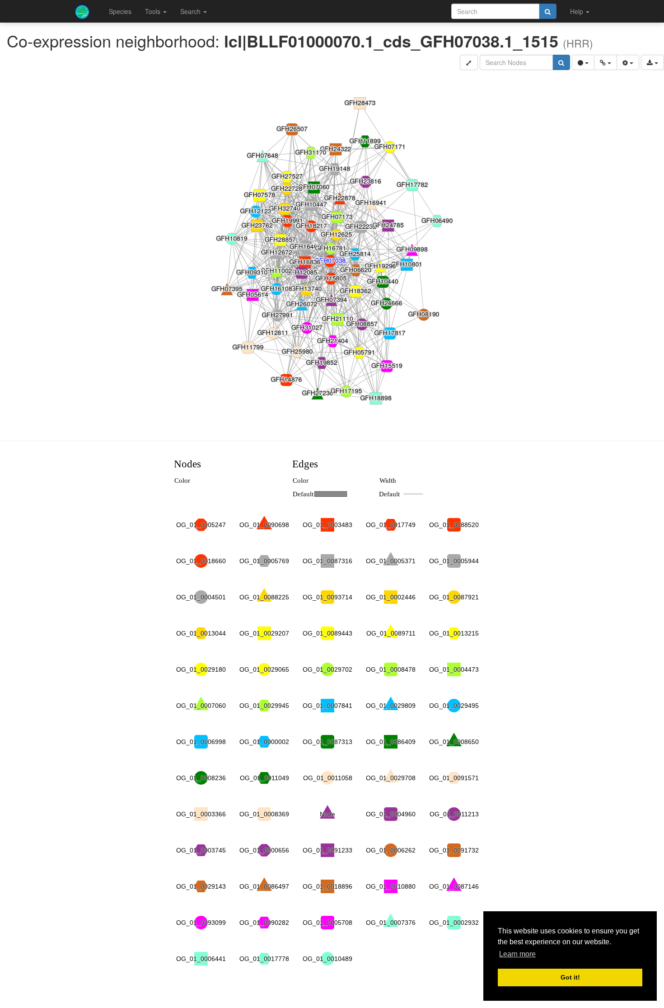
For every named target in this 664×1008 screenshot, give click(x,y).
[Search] (547, 11)
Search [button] (191, 11)
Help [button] (577, 11)
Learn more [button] (517, 954)
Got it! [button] (570, 977)
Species (120, 11)
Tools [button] (153, 11)
